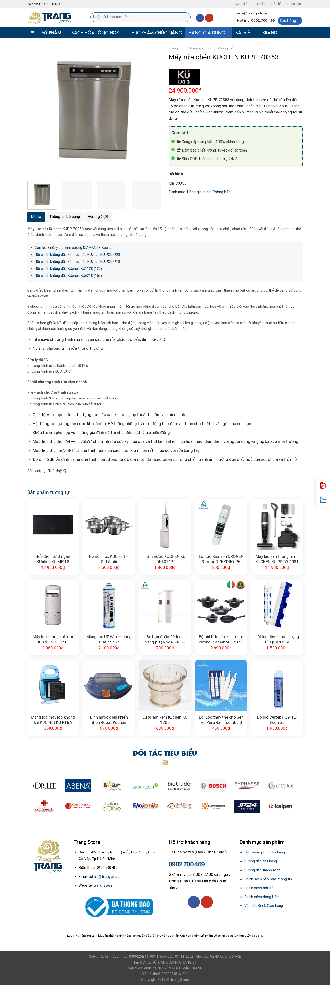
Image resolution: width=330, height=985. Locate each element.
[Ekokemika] (146, 806)
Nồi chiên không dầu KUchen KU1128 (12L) (68, 268)
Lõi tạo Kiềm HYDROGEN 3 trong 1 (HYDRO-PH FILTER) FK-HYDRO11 (221, 558)
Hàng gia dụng (207, 32)
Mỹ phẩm (51, 32)
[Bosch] (213, 785)
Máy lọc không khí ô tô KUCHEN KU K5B (53, 639)
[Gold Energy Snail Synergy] (179, 806)
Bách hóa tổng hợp (95, 32)
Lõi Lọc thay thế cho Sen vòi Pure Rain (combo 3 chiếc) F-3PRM (221, 719)
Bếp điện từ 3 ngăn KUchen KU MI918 (53, 558)
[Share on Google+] (210, 204)
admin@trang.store (104, 877)
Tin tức (260, 4)
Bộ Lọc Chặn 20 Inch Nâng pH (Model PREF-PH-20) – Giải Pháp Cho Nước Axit (165, 639)
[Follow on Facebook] (200, 18)
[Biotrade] (179, 785)
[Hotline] (323, 485)
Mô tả (36, 216)
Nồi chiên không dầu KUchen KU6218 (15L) (68, 275)
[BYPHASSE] (247, 785)
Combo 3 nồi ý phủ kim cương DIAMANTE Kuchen (74, 247)
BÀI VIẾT (244, 32)
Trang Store (179, 980)
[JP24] (247, 806)
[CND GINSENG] (78, 806)
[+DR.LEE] (44, 785)
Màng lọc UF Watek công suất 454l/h (109, 639)
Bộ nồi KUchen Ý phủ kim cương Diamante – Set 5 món (221, 639)
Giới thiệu (242, 4)
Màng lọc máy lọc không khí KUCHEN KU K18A (53, 719)
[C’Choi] (281, 785)
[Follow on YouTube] (209, 18)
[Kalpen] (280, 806)
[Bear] (112, 785)
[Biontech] (146, 785)
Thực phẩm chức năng (155, 32)
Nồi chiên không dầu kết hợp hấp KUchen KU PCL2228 (77, 254)
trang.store (102, 885)
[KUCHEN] (184, 77)
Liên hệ (276, 4)
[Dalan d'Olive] (112, 806)
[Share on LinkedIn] (219, 204)
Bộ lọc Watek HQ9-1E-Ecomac (277, 719)
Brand (270, 32)
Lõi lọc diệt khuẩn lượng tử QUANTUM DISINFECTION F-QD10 (277, 639)
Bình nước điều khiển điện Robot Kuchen (109, 719)
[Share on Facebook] (173, 204)
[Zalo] (323, 500)
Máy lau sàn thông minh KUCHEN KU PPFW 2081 (277, 558)
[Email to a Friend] (191, 204)
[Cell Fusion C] (44, 806)
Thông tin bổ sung (64, 216)
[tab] (36, 217)
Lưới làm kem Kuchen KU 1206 (165, 719)
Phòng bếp (226, 48)
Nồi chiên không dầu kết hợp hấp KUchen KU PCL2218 (77, 261)
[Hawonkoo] (213, 806)
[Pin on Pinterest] (200, 204)
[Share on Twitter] (182, 204)
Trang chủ (177, 48)
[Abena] (78, 785)
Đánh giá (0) (98, 216)
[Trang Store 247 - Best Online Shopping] (51, 17)
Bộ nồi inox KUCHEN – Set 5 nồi (109, 558)
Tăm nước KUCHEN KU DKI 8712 (165, 558)
